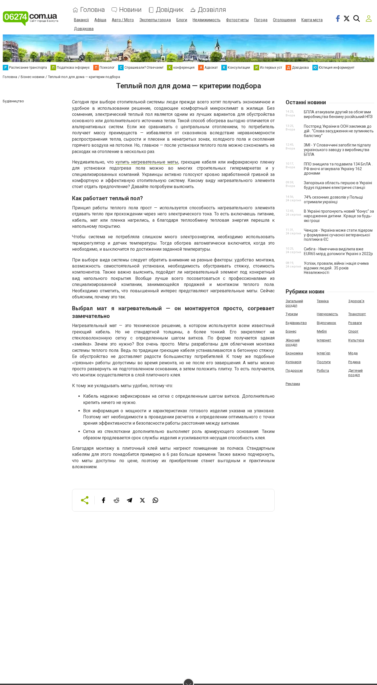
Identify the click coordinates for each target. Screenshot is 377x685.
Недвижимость (207, 20)
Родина (354, 362)
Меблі (322, 331)
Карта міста (312, 20)
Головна (92, 10)
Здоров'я (356, 301)
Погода (260, 20)
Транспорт (357, 314)
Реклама (293, 384)
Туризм (292, 314)
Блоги (181, 20)
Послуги (324, 362)
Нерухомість (327, 314)
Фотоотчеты (237, 20)
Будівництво (296, 323)
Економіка (294, 353)
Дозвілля (212, 10)
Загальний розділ (294, 303)
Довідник (170, 10)
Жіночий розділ (293, 342)
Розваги (355, 323)
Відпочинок (326, 323)
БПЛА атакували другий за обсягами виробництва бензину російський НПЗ (338, 114)
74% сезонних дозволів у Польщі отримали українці (333, 199)
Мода (353, 353)
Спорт (353, 331)
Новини (130, 10)
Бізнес (291, 331)
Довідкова (84, 28)
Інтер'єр (323, 353)
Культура (356, 340)
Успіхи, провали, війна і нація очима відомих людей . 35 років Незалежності (336, 268)
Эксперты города (155, 20)
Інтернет (324, 340)
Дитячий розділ (355, 372)
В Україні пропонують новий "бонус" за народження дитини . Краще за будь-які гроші (339, 216)
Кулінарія (293, 362)
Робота (323, 370)
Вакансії (81, 20)
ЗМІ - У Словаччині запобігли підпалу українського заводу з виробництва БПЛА (337, 150)
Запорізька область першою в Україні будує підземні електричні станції (338, 185)
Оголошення (284, 20)
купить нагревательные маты (146, 162)
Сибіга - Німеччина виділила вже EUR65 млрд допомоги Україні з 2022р (338, 251)
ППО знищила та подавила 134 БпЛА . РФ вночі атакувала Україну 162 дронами (338, 169)
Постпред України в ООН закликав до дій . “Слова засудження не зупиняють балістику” (339, 131)
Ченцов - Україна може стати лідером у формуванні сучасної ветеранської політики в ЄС (338, 235)
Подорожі (294, 370)
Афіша (100, 20)
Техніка (323, 301)
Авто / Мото (123, 20)
